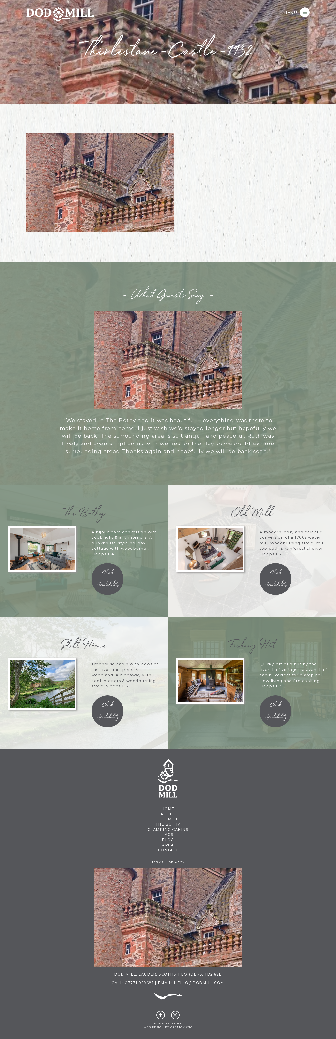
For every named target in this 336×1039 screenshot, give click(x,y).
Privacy (177, 862)
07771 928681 (139, 983)
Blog (168, 840)
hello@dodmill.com (199, 983)
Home (168, 809)
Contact (168, 850)
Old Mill (168, 819)
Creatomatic (181, 1027)
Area (168, 845)
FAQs (168, 834)
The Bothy (168, 824)
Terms (158, 862)
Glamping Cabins (168, 829)
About (168, 814)
